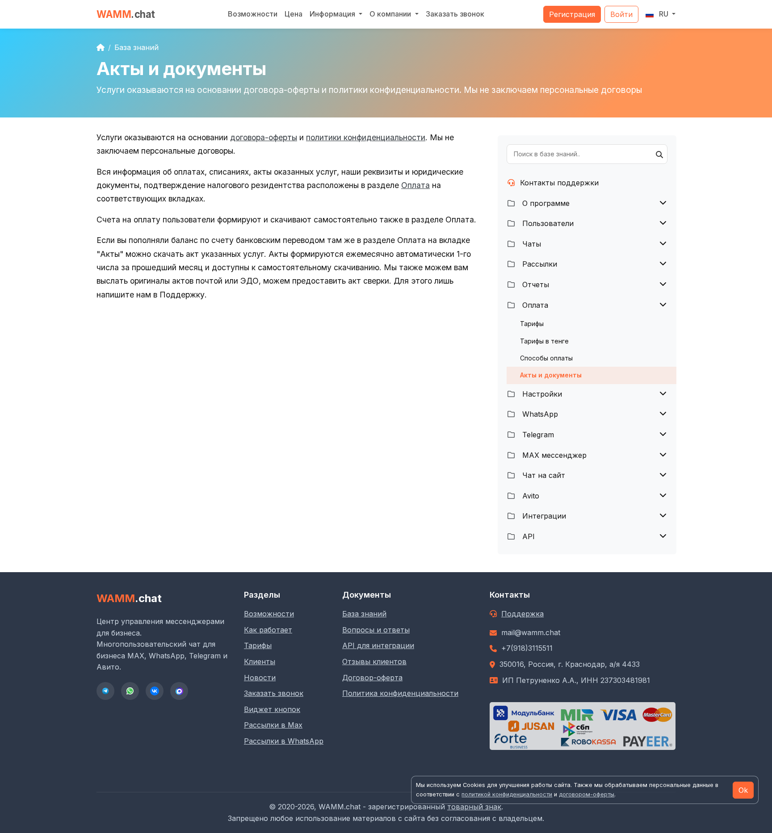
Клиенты (259, 661)
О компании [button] (391, 13)
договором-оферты (586, 794)
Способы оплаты (546, 358)
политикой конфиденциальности (507, 794)
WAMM (125, 14)
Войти (621, 14)
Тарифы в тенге (544, 341)
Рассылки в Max (273, 724)
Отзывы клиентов (374, 661)
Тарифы (532, 323)
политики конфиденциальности (365, 137)
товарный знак (474, 806)
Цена (293, 13)
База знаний (136, 47)
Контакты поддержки (559, 182)
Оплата (415, 185)
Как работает (268, 629)
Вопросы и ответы (376, 629)
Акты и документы (551, 375)
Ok (743, 790)
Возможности (252, 13)
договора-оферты (263, 137)
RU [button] (663, 13)
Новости (260, 677)
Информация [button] (333, 13)
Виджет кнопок (272, 709)
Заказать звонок (455, 13)
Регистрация (572, 14)
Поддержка (522, 613)
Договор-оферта (372, 677)
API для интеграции (378, 645)
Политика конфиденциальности (400, 693)
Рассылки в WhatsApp (283, 741)
